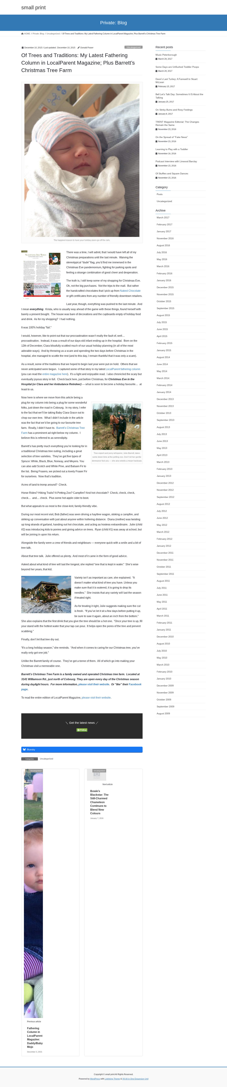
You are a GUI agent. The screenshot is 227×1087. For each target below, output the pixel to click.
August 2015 (163, 315)
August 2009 (163, 713)
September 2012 (165, 497)
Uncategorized (133, 47)
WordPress (95, 1079)
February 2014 (164, 385)
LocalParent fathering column (123, 369)
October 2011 (164, 566)
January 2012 (164, 545)
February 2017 (164, 224)
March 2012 (163, 532)
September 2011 (165, 574)
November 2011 (165, 559)
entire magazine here (54, 374)
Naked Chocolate (130, 290)
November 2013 (165, 406)
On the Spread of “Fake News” (172, 137)
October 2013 (164, 413)
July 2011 (162, 587)
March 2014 (163, 378)
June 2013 (162, 441)
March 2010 (163, 664)
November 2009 (165, 692)
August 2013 (163, 427)
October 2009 (164, 699)
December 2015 (165, 287)
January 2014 (164, 392)
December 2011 (165, 552)
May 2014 (162, 371)
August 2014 (163, 357)
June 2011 (162, 594)
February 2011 (164, 622)
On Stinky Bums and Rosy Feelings (174, 109)
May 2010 (162, 657)
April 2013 (162, 455)
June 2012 (162, 518)
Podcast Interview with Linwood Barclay (176, 161)
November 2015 (165, 294)
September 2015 (165, 308)
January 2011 (164, 629)
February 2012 (164, 539)
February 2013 (164, 469)
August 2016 (163, 245)
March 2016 (163, 266)
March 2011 (163, 615)
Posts (160, 194)
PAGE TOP (218, 1051)
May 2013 (162, 448)
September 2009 (165, 706)
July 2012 (162, 511)
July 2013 (162, 434)
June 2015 (162, 329)
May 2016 (162, 259)
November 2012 (165, 490)
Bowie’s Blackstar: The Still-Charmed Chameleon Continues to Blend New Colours (99, 802)
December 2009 (165, 685)
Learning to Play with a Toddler (172, 149)
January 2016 (164, 280)
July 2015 (162, 322)
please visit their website (93, 684)
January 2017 (164, 231)
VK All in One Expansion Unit (135, 1079)
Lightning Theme (112, 1079)
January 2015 (164, 350)
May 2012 (162, 525)
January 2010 (164, 678)
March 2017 (163, 217)
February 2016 (164, 273)
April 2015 (162, 336)
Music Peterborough (166, 54)
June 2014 (162, 364)
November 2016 (165, 238)
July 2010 (162, 650)
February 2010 (164, 671)
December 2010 (165, 636)
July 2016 (162, 252)
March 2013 (163, 462)
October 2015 (164, 301)
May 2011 (162, 601)
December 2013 (165, 399)
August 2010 (163, 643)
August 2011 (163, 581)
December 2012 (165, 483)
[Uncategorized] (33, 893)
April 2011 (162, 608)
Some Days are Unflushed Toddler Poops (177, 67)
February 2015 (164, 343)
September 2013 (165, 420)
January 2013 (164, 476)
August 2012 (163, 504)
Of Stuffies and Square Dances (172, 173)
